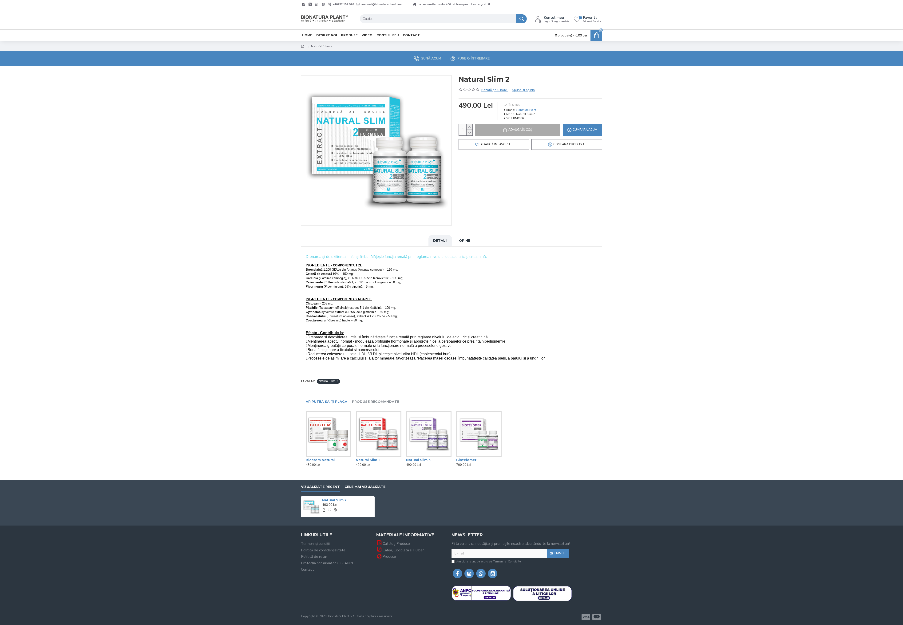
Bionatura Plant (526, 110)
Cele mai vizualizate (365, 487)
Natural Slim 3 (418, 460)
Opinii (464, 240)
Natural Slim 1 (368, 460)
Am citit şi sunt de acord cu (488, 561)
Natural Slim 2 (328, 381)
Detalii (440, 240)
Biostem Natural (320, 460)
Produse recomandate (375, 402)
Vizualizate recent (320, 487)
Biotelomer (466, 460)
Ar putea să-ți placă (326, 402)
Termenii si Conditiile (507, 561)
